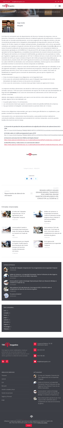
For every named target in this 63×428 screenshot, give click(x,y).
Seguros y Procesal (7, 396)
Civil (5, 310)
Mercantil (6, 322)
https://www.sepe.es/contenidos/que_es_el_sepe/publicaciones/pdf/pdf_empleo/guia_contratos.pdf (32, 140)
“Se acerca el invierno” (16, 294)
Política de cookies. (42, 422)
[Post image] (6, 214)
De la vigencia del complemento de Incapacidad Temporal (52, 243)
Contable (6, 313)
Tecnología (7, 326)
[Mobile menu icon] (59, 6)
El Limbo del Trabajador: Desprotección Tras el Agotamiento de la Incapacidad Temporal (19, 214)
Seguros (6, 324)
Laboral (31, 168)
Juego (5, 317)
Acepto (28, 425)
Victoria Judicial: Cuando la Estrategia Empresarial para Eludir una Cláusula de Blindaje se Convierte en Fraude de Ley (20, 231)
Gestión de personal (7, 393)
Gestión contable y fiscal (8, 389)
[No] (61, 424)
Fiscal (5, 315)
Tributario (6, 329)
